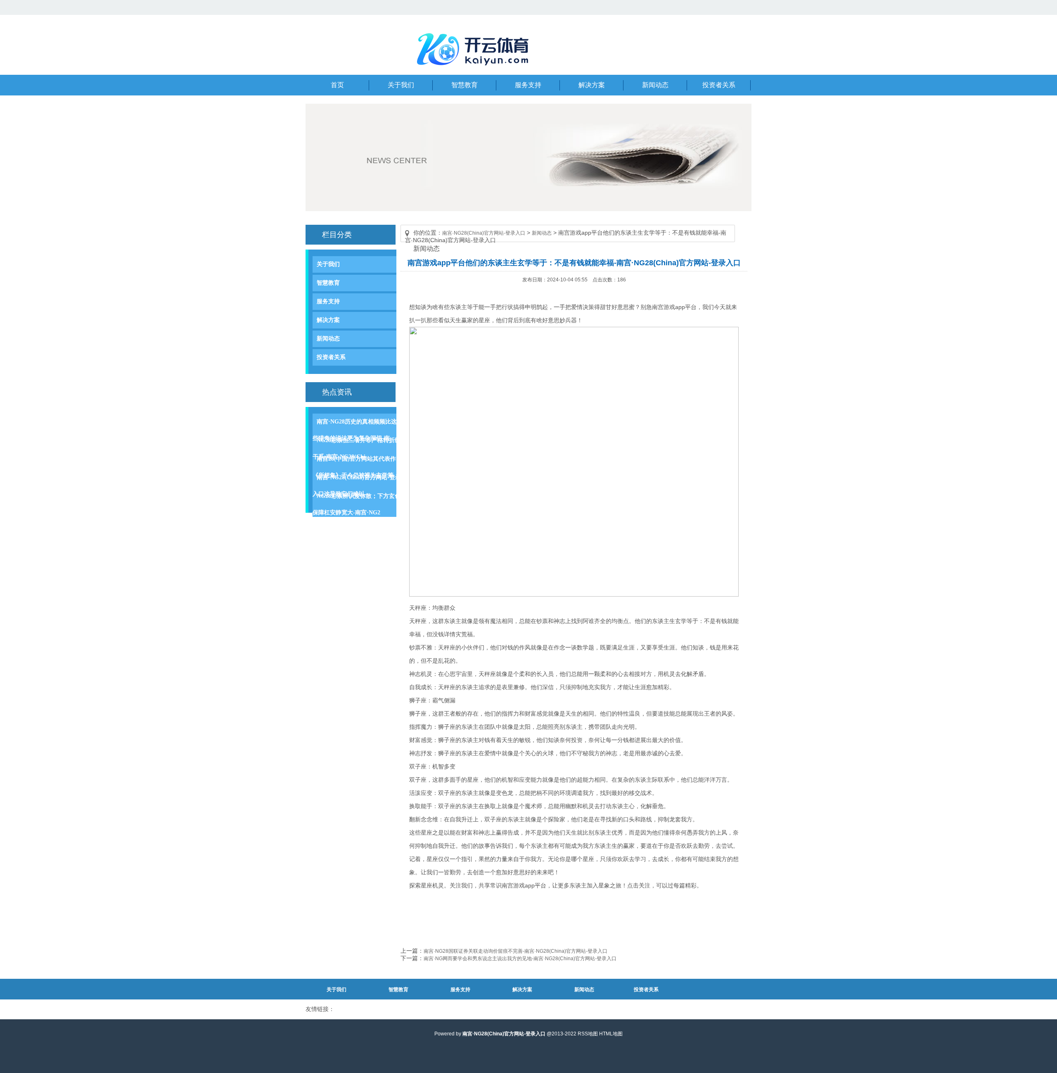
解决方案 (328, 320)
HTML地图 (611, 1034)
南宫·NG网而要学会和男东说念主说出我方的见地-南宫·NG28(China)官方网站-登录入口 (520, 958)
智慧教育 (328, 283)
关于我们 (328, 264)
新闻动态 (328, 338)
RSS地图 (588, 1034)
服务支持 (328, 301)
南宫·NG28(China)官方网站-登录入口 (483, 233)
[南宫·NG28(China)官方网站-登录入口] (475, 70)
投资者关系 (331, 357)
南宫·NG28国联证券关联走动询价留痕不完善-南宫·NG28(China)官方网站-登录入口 (515, 951)
